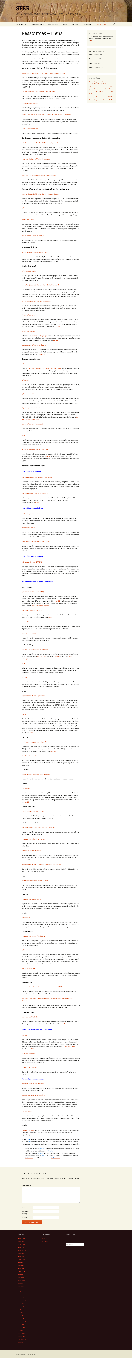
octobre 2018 (21, 1310)
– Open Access (36, 301)
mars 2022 (21, 1277)
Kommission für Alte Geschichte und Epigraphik (45, 368)
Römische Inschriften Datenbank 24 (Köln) (36, 774)
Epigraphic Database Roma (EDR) (33, 592)
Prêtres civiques (27, 1111)
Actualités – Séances (38, 24)
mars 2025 (21, 1241)
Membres (65, 24)
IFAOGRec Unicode (28, 1130)
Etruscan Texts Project (29, 633)
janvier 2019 (21, 1307)
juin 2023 (20, 1262)
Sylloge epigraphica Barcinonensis (32, 424)
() (33, 1095)
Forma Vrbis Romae (28, 622)
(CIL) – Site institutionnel (50, 285)
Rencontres (45, 1241)
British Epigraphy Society (30, 103)
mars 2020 (21, 1295)
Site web (24, 1218)
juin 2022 (20, 1274)
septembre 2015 (22, 1340)
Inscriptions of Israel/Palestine (32, 899)
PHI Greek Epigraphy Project (31, 514)
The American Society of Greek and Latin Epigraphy (38, 92)
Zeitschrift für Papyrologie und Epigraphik (35, 449)
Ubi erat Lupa (41, 656)
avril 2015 (20, 1343)
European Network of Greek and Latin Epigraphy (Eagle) (40, 194)
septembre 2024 (22, 1250)
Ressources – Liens (102, 24)
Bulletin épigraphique (28, 331)
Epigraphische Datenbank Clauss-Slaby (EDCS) (37, 477)
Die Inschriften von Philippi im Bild (33, 811)
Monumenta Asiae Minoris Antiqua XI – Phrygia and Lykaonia (41, 864)
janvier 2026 (21, 1238)
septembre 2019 (22, 1301)
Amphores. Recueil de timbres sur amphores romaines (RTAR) (42, 987)
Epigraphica (25, 380)
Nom (24, 1207)
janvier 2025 (21, 1247)
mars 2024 (21, 1253)
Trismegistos (26, 917)
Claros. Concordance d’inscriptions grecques (36, 541)
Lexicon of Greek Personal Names (33, 1083)
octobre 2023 (21, 1259)
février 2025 (21, 1244)
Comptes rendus (53, 24)
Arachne (24, 1035)
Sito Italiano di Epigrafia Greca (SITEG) (34, 236)
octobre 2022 (21, 1271)
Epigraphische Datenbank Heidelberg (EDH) (36, 493)
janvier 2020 (21, 1298)
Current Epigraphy (28, 219)
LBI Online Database (28, 968)
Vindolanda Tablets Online (30, 756)
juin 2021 (20, 1283)
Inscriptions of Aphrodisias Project (33, 839)
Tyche (23, 435)
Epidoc (24, 208)
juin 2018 (20, 1313)
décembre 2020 (22, 1289)
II (23, 663)
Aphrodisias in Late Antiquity (31, 850)
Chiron (24, 364)
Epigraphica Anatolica (29, 394)
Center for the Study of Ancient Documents (36, 159)
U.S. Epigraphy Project (29, 1053)
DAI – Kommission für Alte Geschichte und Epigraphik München (42, 143)
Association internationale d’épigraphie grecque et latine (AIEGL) (43, 73)
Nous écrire (75, 24)
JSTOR (58, 326)
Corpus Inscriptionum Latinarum (32, 285)
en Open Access (69, 1047)
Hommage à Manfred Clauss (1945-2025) (100, 97)
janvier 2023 (21, 1268)
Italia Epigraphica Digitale (40, 606)
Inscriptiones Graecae (28, 528)
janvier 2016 (21, 1337)
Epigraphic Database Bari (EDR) (32, 610)
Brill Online (41, 354)
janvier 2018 (21, 1319)
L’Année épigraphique (28, 315)
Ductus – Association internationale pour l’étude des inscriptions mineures (46, 115)
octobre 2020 (21, 1292)
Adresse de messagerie (26, 1212)
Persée (55, 340)
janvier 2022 (21, 1280)
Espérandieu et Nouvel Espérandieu (33, 696)
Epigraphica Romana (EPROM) (32, 562)
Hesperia (24, 677)
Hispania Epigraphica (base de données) (35, 649)
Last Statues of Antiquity (30, 1017)
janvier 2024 (21, 1256)
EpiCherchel (26, 950)
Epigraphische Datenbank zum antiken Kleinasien (38, 827)
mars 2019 (21, 1304)
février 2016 (21, 1334)
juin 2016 (20, 1331)
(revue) (31, 408)
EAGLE (37, 502)
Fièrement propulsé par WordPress (26, 1354)
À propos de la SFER (22, 24)
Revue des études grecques (39, 336)
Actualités (44, 1238)
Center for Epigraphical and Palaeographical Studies (39, 175)
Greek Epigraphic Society (30, 128)
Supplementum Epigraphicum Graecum (34, 345)
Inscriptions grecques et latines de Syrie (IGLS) (37, 881)
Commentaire (26, 1185)
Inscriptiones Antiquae (29, 1067)
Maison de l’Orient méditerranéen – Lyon (35, 252)
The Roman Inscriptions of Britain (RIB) (35, 742)
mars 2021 (21, 1286)
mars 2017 (21, 1325)
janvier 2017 (21, 1328)
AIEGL (91, 40)
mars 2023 (21, 1265)
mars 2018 (21, 1316)
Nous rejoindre (87, 24)
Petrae (24, 714)
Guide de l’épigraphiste (29, 271)
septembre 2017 (22, 1322)
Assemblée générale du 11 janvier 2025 (100, 100)
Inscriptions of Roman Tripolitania (33, 936)
